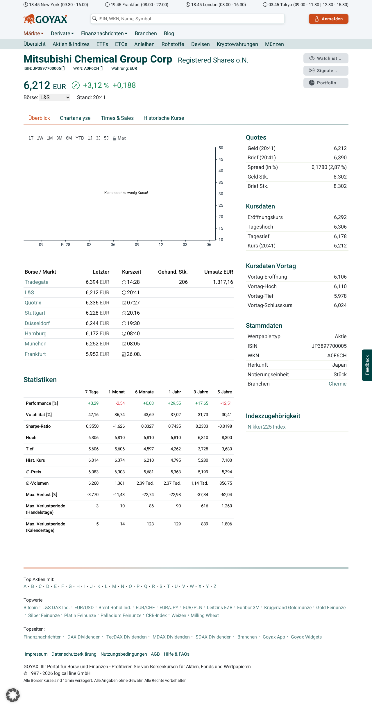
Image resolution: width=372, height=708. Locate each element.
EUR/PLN (192, 607)
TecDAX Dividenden (126, 637)
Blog (169, 33)
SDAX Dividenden (214, 637)
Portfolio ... (329, 82)
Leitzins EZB (220, 607)
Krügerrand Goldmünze (288, 607)
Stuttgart (35, 313)
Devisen (200, 44)
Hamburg (35, 333)
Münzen (274, 44)
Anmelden (332, 19)
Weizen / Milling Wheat (195, 615)
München (35, 344)
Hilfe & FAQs (176, 654)
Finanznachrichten (102, 33)
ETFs (102, 44)
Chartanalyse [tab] (75, 118)
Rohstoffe (173, 44)
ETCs (121, 44)
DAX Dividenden (84, 637)
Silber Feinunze (44, 615)
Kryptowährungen (237, 44)
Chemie (338, 384)
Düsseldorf (37, 323)
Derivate (60, 33)
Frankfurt (35, 354)
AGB (155, 654)
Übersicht (35, 44)
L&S (29, 292)
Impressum (36, 654)
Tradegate (37, 282)
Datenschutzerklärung (73, 654)
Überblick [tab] (39, 118)
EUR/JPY (169, 607)
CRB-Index (156, 615)
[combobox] (188, 19)
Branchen (146, 33)
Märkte (32, 33)
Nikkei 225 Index (267, 427)
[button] (13, 695)
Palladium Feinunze (121, 615)
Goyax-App (274, 637)
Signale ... (328, 70)
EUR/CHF (145, 607)
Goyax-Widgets (306, 637)
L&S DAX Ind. (56, 607)
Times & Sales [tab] (117, 118)
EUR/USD (84, 607)
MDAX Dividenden (171, 637)
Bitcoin (31, 607)
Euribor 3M (248, 607)
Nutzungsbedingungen (124, 654)
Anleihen (144, 44)
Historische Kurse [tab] (164, 118)
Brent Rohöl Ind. (115, 607)
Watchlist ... (330, 58)
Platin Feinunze (80, 615)
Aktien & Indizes (71, 44)
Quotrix (33, 303)
